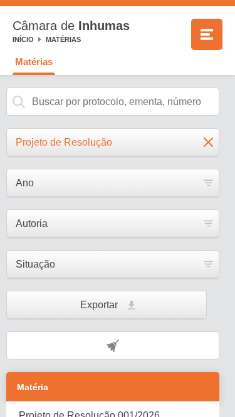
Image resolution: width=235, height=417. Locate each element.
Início (23, 39)
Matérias (63, 39)
